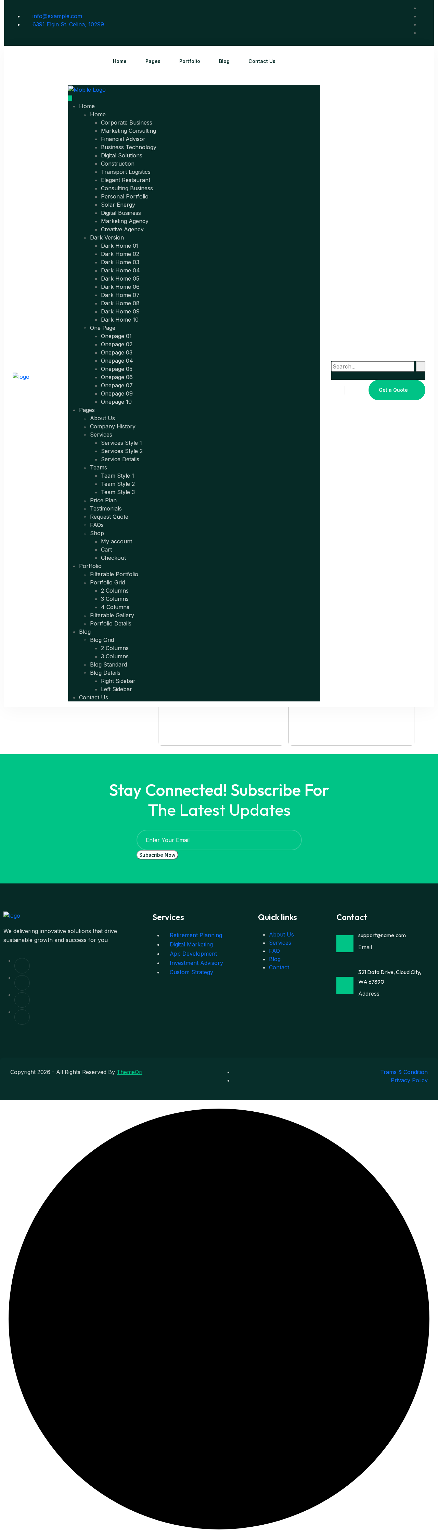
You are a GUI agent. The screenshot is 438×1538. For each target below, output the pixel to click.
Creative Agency (122, 229)
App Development (192, 953)
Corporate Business (126, 122)
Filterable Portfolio (114, 574)
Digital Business (121, 212)
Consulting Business (127, 188)
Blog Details (105, 672)
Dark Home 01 (120, 245)
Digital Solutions (121, 155)
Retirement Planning (195, 935)
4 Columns (115, 607)
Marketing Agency (125, 221)
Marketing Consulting (128, 130)
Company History (113, 426)
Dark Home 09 (120, 311)
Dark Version (107, 237)
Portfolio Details (110, 623)
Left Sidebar (116, 689)
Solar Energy (118, 204)
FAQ (274, 950)
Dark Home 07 (120, 295)
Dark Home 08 (120, 303)
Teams (98, 467)
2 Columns (115, 590)
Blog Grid (102, 639)
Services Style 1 (121, 442)
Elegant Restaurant (125, 180)
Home (120, 61)
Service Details (120, 459)
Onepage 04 (117, 360)
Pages (152, 61)
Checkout (113, 557)
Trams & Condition (404, 1072)
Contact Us (261, 61)
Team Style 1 (117, 475)
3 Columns (115, 598)
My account (116, 541)
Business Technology (128, 147)
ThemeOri (129, 1072)
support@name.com (382, 935)
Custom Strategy (190, 972)
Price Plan (103, 500)
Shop (97, 533)
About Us (102, 418)
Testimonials (106, 508)
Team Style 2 (118, 483)
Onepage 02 (116, 344)
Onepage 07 (117, 385)
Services (101, 434)
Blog (224, 61)
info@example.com (56, 16)
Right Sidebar (118, 680)
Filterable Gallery (112, 615)
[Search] (420, 366)
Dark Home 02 (120, 253)
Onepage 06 (117, 377)
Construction (117, 163)
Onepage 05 (116, 368)
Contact (279, 967)
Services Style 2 (122, 451)
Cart (106, 549)
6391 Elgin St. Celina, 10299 (67, 24)
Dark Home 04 (120, 270)
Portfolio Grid (107, 582)
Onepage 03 (116, 352)
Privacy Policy (409, 1080)
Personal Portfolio (125, 196)
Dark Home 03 (120, 262)
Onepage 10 (116, 401)
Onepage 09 (117, 393)
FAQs (97, 524)
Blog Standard (108, 664)
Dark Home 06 (120, 286)
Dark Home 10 (120, 319)
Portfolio (189, 61)
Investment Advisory (195, 962)
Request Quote (109, 516)
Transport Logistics (126, 171)
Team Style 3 (118, 492)
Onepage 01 (116, 336)
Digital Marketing (190, 944)
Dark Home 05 (120, 278)
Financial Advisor (123, 138)
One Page (102, 327)
